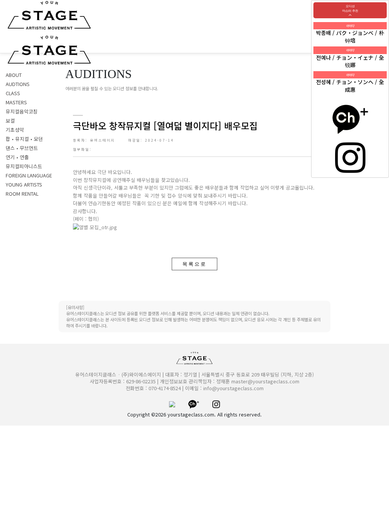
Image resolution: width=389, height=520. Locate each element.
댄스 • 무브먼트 (22, 148)
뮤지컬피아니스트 (24, 166)
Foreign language (29, 175)
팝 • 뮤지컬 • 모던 (24, 138)
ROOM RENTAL (22, 193)
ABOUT (14, 74)
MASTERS (16, 102)
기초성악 (15, 129)
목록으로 (194, 264)
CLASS (13, 93)
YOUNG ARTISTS (24, 184)
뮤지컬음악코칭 (22, 111)
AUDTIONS (18, 84)
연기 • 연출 (17, 157)
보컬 (10, 120)
